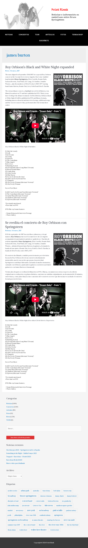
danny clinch (59, 496)
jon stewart (25, 505)
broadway (12, 496)
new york (31, 510)
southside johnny (45, 515)
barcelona (46, 491)
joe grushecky (66, 501)
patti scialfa (57, 510)
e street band (27, 501)
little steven (49, 505)
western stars (54, 530)
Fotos (8, 413)
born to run (67, 491)
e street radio (40, 501)
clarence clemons (46, 496)
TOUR (37, 35)
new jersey (19, 510)
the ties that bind (72, 525)
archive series (12, 491)
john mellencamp (13, 505)
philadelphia (18, 515)
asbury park (25, 491)
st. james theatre (37, 520)
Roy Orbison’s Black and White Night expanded (39, 67)
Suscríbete (44, 41)
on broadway (44, 510)
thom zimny (12, 530)
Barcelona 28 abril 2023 (14, 460)
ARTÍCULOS (50, 35)
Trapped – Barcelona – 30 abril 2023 (18, 457)
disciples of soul (13, 501)
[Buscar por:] (44, 428)
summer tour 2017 (14, 525)
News (7, 71)
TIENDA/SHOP (77, 35)
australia (36, 491)
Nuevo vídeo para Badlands (15, 463)
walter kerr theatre (38, 530)
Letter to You (37, 505)
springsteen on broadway (18, 520)
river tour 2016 (31, 515)
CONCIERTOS (24, 35)
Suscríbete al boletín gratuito (20, 437)
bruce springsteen (28, 496)
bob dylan (57, 491)
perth (9, 515)
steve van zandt (69, 520)
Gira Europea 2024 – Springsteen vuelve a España (23, 450)
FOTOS (63, 35)
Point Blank (60, 9)
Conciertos (10, 407)
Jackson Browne (53, 501)
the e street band (29, 525)
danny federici (72, 496)
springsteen (58, 515)
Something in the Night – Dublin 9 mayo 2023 (21, 453)
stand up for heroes (53, 520)
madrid (10, 510)
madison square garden (64, 505)
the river (42, 525)
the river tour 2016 (56, 525)
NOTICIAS (9, 35)
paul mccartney (71, 510)
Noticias (8, 231)
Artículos (9, 410)
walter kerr (23, 530)
